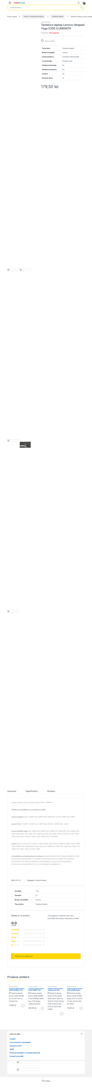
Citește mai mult (22, 1006)
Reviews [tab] (51, 791)
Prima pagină (12, 16)
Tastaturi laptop (57, 16)
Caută (81, 7)
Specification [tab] (32, 791)
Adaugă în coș (41, 1008)
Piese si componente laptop (34, 16)
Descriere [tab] (11, 791)
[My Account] (79, 2)
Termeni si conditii (16, 1056)
